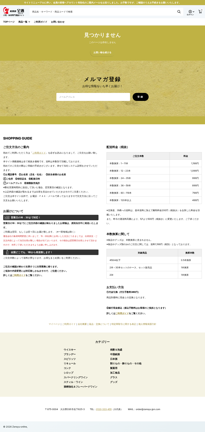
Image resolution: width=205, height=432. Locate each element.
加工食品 (115, 372)
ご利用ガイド (40, 21)
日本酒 (113, 358)
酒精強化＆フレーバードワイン (80, 386)
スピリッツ (70, 358)
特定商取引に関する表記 (123, 324)
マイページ (54, 324)
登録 (140, 96)
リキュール (70, 363)
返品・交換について (99, 324)
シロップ (68, 372)
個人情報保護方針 (147, 324)
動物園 (179, 12)
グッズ (113, 381)
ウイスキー (70, 349)
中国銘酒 (115, 354)
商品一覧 (22, 21)
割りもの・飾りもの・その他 (125, 363)
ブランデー (70, 354)
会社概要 (82, 324)
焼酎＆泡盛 (116, 349)
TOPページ (9, 21)
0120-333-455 (104, 409)
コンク (67, 368)
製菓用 (113, 368)
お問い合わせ (58, 21)
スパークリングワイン (76, 377)
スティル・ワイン (73, 381)
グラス (113, 377)
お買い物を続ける (102, 52)
